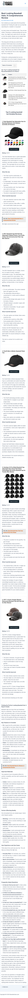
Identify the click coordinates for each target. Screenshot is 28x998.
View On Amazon (14, 149)
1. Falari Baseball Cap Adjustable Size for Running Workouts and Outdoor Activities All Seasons (14, 123)
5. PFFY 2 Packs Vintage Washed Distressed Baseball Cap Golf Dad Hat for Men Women (13, 601)
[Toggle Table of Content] (14, 65)
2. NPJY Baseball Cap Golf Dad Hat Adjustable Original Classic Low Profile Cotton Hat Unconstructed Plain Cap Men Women (13, 236)
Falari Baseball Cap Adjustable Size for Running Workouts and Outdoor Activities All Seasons (17, 79)
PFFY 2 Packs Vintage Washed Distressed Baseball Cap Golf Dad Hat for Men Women (17, 104)
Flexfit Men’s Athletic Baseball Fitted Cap (17, 90)
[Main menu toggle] (25, 3)
